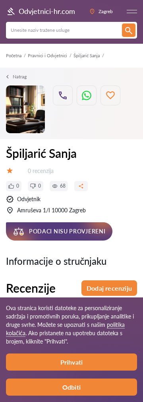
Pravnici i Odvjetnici (47, 55)
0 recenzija (41, 170)
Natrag (20, 77)
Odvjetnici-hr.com (47, 11)
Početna (13, 55)
